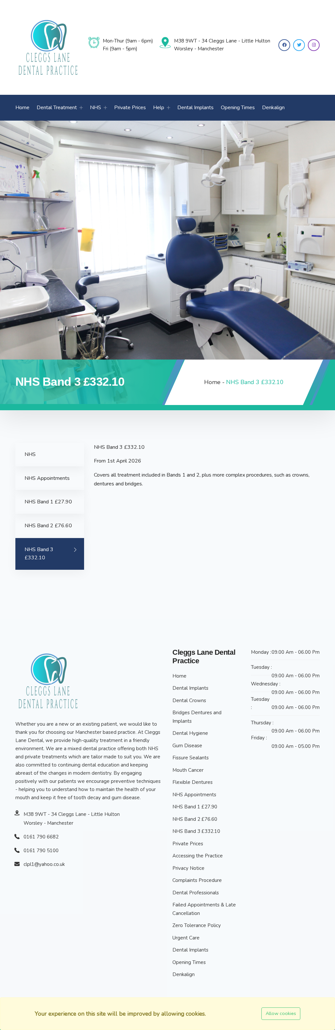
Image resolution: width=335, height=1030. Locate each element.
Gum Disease (187, 745)
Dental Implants (195, 107)
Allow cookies (281, 1013)
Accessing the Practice (197, 856)
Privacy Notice (188, 868)
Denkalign (273, 107)
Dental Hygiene (190, 733)
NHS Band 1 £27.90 (48, 501)
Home (22, 107)
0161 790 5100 (41, 850)
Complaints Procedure (197, 880)
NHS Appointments (47, 478)
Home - (214, 382)
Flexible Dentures (192, 782)
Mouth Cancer (187, 770)
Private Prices (130, 107)
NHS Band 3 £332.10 (39, 554)
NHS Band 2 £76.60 (48, 525)
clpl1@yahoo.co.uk (44, 864)
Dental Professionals (195, 892)
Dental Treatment (57, 107)
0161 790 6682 (41, 837)
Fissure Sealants (190, 757)
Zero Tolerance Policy (196, 925)
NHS (95, 107)
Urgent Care (186, 938)
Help (158, 107)
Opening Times (238, 107)
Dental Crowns (189, 700)
